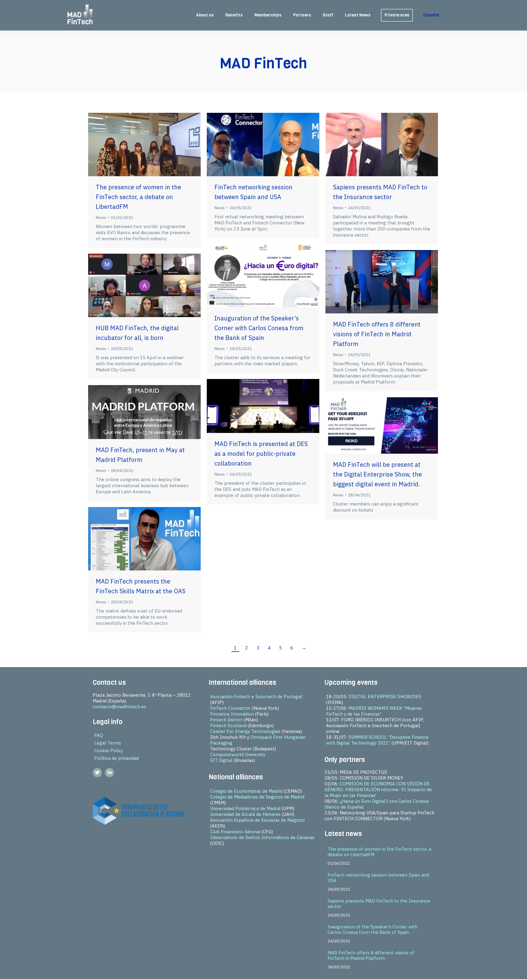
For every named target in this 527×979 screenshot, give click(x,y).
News (101, 217)
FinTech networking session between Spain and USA (378, 877)
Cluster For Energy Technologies (245, 731)
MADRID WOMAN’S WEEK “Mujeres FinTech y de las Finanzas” (374, 711)
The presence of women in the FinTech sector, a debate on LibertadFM (138, 197)
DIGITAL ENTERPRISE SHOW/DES (385, 696)
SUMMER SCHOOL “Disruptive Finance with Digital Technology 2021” (377, 740)
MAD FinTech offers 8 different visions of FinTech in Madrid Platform (377, 334)
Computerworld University (237, 754)
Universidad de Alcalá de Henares (245, 814)
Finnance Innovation (232, 714)
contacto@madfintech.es (119, 706)
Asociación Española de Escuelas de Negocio (257, 820)
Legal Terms (107, 743)
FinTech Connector (230, 708)
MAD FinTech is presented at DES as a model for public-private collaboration (261, 453)
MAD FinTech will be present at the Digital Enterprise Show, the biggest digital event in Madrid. (377, 474)
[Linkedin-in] (109, 772)
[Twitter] (97, 772)
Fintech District (226, 720)
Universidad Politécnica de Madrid (245, 808)
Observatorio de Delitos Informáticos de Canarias (262, 837)
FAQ (98, 735)
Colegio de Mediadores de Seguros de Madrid (257, 797)
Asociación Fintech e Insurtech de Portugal (256, 696)
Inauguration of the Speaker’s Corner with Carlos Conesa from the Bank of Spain (258, 328)
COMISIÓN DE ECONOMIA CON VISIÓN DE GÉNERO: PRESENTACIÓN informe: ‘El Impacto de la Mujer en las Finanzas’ (378, 789)
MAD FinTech (263, 63)
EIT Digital (221, 760)
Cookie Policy (108, 750)
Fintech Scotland (228, 725)
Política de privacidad (116, 758)
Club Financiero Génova (235, 831)
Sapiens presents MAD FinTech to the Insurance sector (379, 903)
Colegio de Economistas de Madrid (246, 791)
